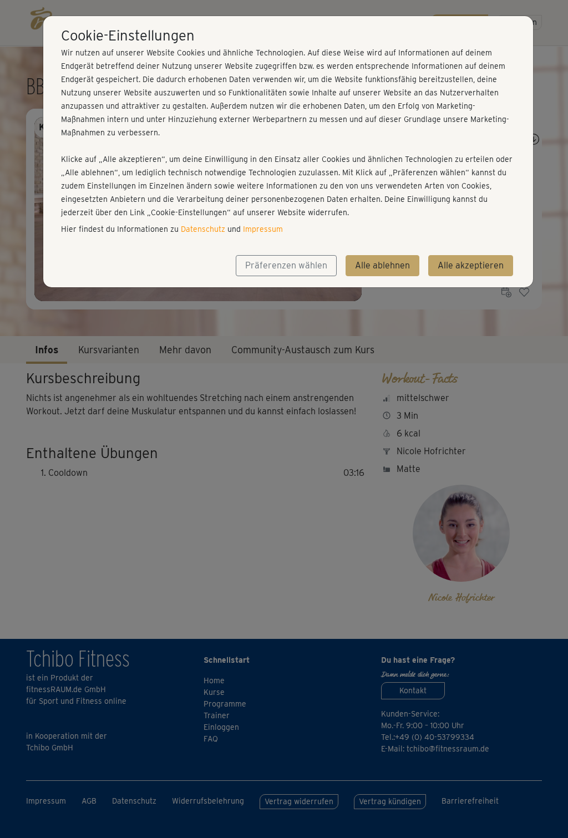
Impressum (263, 229)
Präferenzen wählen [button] (286, 265)
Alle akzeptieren (471, 265)
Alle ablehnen (382, 265)
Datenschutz (203, 229)
